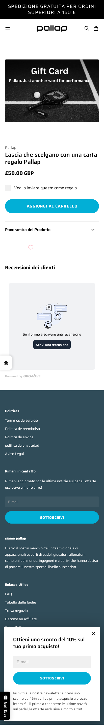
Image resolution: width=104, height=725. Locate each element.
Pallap (10, 147)
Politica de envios (19, 437)
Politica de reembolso (22, 428)
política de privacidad (22, 445)
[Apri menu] (7, 28)
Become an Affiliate (21, 619)
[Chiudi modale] (93, 633)
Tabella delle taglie (20, 602)
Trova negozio (16, 610)
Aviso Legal (14, 454)
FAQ (8, 594)
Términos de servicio (21, 420)
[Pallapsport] (52, 28)
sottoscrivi (52, 678)
